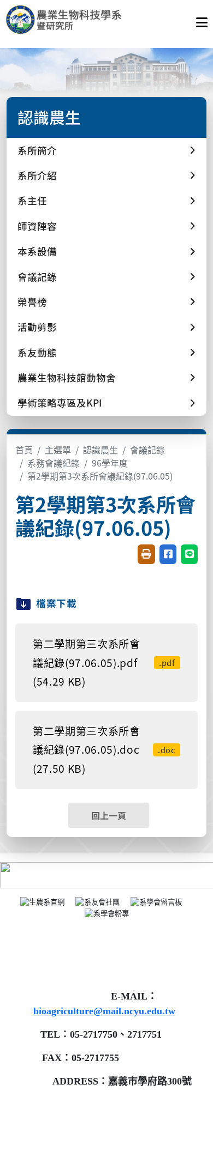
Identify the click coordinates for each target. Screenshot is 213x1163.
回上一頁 (108, 815)
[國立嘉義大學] (64, 20)
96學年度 (110, 462)
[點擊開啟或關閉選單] (202, 20)
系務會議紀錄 (53, 462)
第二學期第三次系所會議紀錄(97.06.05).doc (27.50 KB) (104, 749)
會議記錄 (147, 449)
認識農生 (100, 449)
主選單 (58, 449)
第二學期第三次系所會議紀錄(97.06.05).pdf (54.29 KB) (104, 662)
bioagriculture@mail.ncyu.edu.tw (104, 1010)
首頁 (24, 449)
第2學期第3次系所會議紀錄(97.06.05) (100, 475)
